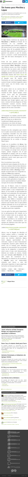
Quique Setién (19, 363)
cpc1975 (5, 422)
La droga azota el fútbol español (6, 410)
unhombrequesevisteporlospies (10, 404)
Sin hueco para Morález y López (18, 4)
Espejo (5, 395)
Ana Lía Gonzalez (7, 412)
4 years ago (17, 424)
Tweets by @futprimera (7, 389)
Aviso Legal (4, 475)
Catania (3, 17)
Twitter (21, 22)
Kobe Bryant (4, 384)
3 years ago (11, 415)
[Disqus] (14, 306)
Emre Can (12, 351)
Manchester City (5, 373)
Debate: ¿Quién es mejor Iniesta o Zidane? (8, 424)
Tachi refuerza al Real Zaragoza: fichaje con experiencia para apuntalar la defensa (12, 331)
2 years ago (13, 410)
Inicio (2, 4)
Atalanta (14, 17)
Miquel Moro (7, 16)
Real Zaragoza (9, 339)
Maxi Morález (19, 17)
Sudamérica (7, 4)
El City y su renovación (9, 367)
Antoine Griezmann (6, 363)
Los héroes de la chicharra (10, 378)
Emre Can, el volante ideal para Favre (14, 343)
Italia (6, 17)
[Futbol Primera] (8, 0)
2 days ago (19, 401)
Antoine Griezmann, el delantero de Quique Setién (13, 356)
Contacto (9, 475)
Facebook (8, 22)
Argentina (21, 16)
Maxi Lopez (9, 17)
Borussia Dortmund (6, 351)
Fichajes (4, 339)
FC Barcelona (13, 363)
